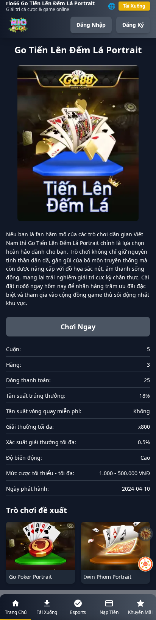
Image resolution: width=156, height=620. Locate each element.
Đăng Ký (133, 24)
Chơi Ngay (78, 326)
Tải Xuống (134, 6)
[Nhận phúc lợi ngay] (145, 564)
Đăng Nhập (91, 24)
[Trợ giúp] (145, 534)
